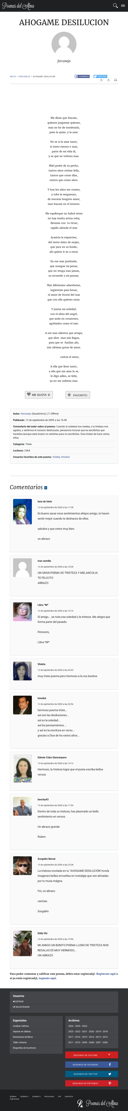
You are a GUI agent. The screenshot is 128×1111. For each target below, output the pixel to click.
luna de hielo (45, 501)
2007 (98, 1042)
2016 (77, 1037)
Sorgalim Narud (46, 858)
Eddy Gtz (42, 933)
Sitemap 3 (36, 1096)
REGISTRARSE (23, 1007)
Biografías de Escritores (24, 1048)
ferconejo (24, 76)
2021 (84, 1031)
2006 (105, 1042)
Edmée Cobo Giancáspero (52, 757)
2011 (70, 1042)
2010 (77, 1042)
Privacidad (49, 1096)
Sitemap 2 (24, 1096)
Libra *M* (43, 604)
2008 (91, 1042)
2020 (91, 1031)
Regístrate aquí (106, 973)
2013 (98, 1037)
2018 (105, 1031)
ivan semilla (44, 560)
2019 (98, 1031)
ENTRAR (19, 1001)
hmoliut (65, 456)
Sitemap (13, 1096)
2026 (70, 1026)
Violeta (56, 456)
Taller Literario (20, 1042)
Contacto (69, 1096)
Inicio (13, 76)
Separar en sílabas (22, 1031)
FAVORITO (79, 395)
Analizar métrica (21, 1026)
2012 (105, 1037)
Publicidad (14, 1099)
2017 (70, 1037)
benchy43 (43, 799)
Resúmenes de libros (23, 1037)
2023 (70, 1031)
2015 (84, 1037)
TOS (59, 1096)
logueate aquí (47, 978)
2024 (84, 1026)
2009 (84, 1042)
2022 (77, 1031)
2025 (77, 1026)
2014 (91, 1037)
